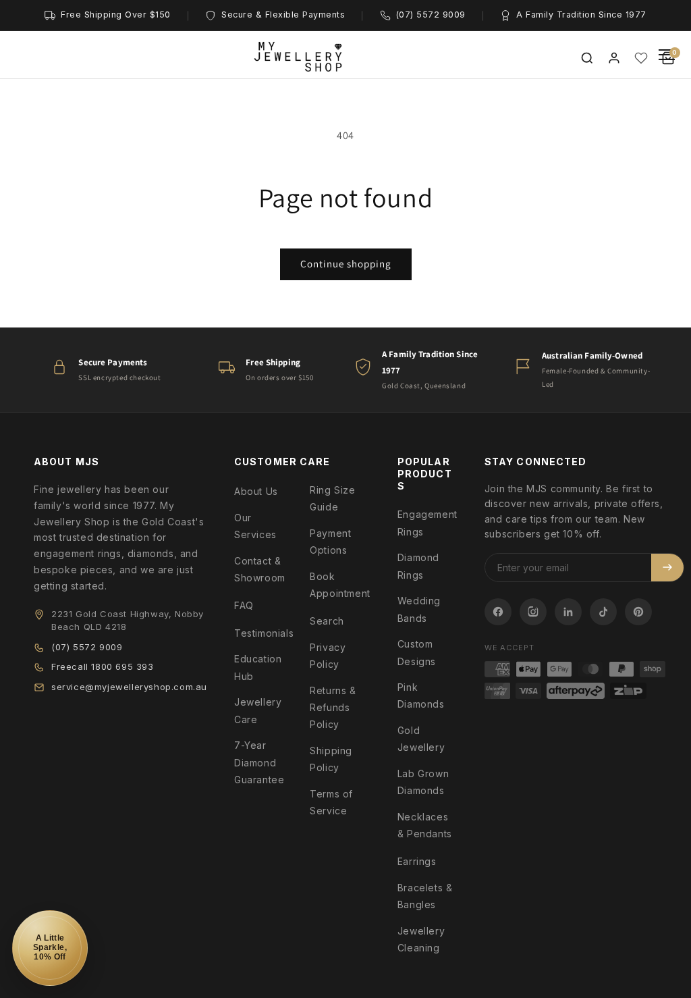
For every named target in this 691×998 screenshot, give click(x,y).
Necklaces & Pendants (424, 825)
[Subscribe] (667, 567)
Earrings (417, 861)
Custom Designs (416, 652)
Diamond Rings (418, 566)
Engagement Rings (427, 522)
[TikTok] (603, 611)
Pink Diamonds (421, 695)
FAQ (244, 605)
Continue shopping (345, 263)
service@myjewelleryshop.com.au (129, 686)
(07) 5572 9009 (86, 646)
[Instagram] (533, 611)
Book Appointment (340, 585)
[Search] (587, 58)
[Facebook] (498, 611)
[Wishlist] (641, 58)
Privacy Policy (328, 655)
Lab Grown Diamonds (423, 782)
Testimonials (264, 633)
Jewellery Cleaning (421, 939)
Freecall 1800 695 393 (102, 666)
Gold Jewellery (421, 739)
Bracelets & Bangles (425, 896)
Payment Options (330, 541)
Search (327, 621)
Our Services (255, 526)
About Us (256, 491)
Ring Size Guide (332, 498)
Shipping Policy (331, 759)
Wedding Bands (419, 609)
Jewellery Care (257, 710)
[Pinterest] (638, 611)
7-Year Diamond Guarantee (259, 762)
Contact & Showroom (259, 569)
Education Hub (257, 667)
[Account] (614, 58)
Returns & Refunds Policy (333, 707)
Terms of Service (331, 802)
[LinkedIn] (568, 611)
